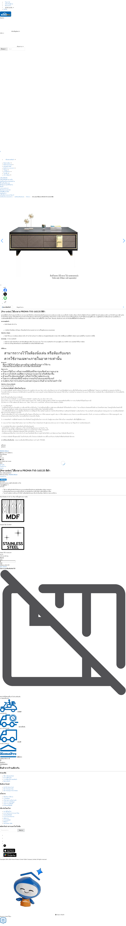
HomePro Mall (7, 166)
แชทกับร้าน (3, 466)
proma (1, 468)
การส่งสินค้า (6, 798)
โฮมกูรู (5, 170)
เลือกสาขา (19, 46)
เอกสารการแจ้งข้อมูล (9, 802)
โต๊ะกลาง (28, 196)
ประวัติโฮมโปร (7, 811)
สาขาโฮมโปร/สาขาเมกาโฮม (11, 813)
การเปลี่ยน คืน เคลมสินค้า (10, 779)
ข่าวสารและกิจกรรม (8, 816)
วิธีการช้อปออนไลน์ (8, 776)
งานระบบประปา (4, 188)
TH (4, 9)
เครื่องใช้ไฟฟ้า (4, 178)
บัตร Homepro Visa (8, 789)
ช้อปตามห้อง (6, 163)
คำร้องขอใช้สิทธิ (7, 805)
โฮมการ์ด (7, 2)
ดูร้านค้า (2, 464)
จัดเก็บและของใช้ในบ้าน (6, 184)
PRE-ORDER (3, 566)
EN (6, 9)
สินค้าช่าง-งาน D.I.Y (8, 168)
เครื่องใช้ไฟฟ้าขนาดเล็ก (6, 179)
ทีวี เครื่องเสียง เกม (5, 183)
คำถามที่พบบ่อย (7, 777)
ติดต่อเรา (5, 821)
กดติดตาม (9, 452)
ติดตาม (21, 830)
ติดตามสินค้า (6, 781)
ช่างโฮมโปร (6, 171)
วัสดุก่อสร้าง (3, 193)
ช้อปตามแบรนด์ (7, 164)
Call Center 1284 (7, 823)
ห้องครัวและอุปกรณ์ (5, 190)
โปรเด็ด (5, 173)
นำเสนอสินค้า (7, 820)
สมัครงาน (6, 818)
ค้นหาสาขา (8, 5)
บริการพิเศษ (6, 175)
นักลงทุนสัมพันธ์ (7, 815)
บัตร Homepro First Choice (10, 790)
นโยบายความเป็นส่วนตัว (10, 800)
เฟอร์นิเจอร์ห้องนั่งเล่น (19, 196)
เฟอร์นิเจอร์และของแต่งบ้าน (7, 181)
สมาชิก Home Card (8, 787)
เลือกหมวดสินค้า (9, 159)
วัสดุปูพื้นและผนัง (4, 191)
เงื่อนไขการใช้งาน (8, 796)
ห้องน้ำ (2, 186)
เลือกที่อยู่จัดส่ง (15, 31)
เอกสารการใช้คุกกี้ (8, 803)
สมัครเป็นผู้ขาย (9, 4)
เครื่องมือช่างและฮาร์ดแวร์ (7, 195)
